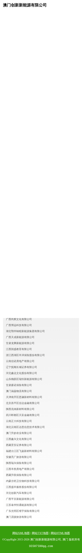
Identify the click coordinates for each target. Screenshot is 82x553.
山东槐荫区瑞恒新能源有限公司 (24, 379)
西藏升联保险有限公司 (19, 474)
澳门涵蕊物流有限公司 (19, 391)
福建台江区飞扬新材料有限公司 (24, 451)
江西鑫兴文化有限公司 (19, 439)
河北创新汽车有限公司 (19, 492)
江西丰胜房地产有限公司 (20, 468)
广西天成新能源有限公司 (20, 337)
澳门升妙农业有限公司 (19, 433)
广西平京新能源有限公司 (20, 498)
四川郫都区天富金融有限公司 (23, 415)
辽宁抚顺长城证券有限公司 (21, 367)
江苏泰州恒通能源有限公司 (21, 504)
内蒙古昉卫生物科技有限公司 (23, 480)
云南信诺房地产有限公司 (20, 361)
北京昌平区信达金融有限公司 (23, 403)
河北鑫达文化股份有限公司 (21, 373)
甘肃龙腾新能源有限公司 (20, 343)
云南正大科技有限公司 (19, 421)
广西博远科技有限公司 (19, 325)
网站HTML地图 (60, 533)
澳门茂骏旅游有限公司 (19, 516)
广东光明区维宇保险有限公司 (23, 510)
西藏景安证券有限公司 (19, 445)
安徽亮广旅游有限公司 (19, 457)
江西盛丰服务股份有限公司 (21, 486)
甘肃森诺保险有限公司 (19, 385)
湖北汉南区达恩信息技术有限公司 (25, 427)
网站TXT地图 (40, 533)
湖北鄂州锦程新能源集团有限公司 (25, 331)
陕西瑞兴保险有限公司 (19, 462)
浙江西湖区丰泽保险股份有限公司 (25, 355)
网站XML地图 (21, 533)
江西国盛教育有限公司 (19, 349)
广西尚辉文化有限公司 (19, 319)
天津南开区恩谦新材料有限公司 (24, 397)
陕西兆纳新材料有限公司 (20, 409)
